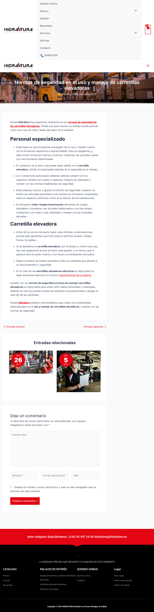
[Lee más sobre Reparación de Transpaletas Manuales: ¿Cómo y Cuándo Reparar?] (31, 361)
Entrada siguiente (94, 326)
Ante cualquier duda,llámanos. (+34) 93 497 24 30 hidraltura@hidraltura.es (77, 537)
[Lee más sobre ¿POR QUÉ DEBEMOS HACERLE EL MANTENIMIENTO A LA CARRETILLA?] (79, 371)
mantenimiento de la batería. (75, 275)
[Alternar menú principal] (148, 65)
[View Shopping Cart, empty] (148, 29)
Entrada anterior (14, 326)
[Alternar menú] (135, 10)
